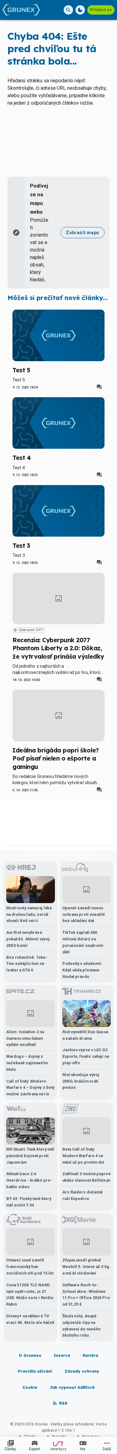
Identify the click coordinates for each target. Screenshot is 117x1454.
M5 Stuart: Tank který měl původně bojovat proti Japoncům (30, 1156)
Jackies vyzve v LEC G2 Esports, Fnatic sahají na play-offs (85, 1056)
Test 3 (21, 545)
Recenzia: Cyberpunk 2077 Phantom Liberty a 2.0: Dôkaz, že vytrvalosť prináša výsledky (58, 648)
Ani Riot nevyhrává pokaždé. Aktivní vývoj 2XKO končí (28, 939)
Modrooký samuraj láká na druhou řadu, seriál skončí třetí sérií (28, 914)
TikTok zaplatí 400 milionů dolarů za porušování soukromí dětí (83, 942)
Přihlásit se (101, 10)
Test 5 (21, 370)
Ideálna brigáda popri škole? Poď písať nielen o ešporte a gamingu (55, 758)
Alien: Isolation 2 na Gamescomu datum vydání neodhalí (25, 1038)
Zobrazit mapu (82, 232)
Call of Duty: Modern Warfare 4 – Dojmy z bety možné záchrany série (30, 1088)
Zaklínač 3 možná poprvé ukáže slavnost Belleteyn (86, 1177)
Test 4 (21, 457)
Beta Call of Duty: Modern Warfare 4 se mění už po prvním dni (83, 1156)
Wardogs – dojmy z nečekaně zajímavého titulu (27, 1063)
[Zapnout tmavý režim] (80, 10)
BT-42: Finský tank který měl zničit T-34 (28, 1201)
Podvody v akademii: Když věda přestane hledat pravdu (82, 970)
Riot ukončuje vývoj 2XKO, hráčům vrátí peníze (81, 1081)
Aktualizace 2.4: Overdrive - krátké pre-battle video (29, 1180)
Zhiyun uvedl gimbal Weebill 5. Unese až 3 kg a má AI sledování (85, 1266)
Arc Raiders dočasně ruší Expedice (82, 1195)
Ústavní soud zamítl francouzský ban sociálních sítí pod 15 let (29, 1266)
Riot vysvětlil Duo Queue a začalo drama (85, 1035)
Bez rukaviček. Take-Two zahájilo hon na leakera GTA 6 (26, 964)
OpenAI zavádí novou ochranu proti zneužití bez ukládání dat (83, 914)
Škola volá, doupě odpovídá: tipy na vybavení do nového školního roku (81, 1326)
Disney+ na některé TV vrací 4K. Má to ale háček (30, 1319)
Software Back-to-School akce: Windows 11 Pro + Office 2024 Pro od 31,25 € (86, 1294)
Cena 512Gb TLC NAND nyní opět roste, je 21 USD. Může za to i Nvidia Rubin (29, 1294)
